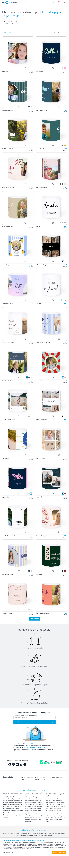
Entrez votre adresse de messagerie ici (26, 715)
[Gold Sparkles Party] (51, 169)
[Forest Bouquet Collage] (17, 401)
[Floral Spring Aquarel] (17, 169)
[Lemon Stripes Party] (17, 246)
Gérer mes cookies (8, 852)
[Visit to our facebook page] (9, 764)
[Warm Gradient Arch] (17, 208)
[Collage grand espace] (51, 246)
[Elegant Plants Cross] (17, 324)
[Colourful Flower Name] (51, 595)
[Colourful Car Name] (51, 92)
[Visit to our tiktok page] (25, 764)
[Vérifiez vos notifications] (62, 2)
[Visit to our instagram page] (21, 764)
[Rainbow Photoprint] (51, 517)
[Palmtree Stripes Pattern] (51, 324)
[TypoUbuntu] (51, 556)
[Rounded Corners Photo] (17, 517)
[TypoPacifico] (51, 53)
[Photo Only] (17, 53)
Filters (6, 33)
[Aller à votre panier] (65, 2)
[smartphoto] (11, 2)
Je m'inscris (18, 722)
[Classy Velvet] (51, 478)
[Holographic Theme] (17, 285)
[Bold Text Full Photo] (17, 130)
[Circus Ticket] (51, 362)
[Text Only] (51, 208)
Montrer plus (34, 618)
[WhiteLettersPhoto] (51, 130)
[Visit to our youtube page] (17, 764)
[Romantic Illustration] (17, 595)
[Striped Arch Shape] (17, 92)
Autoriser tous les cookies (59, 852)
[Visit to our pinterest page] (13, 764)
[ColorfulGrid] (17, 440)
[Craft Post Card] (51, 440)
